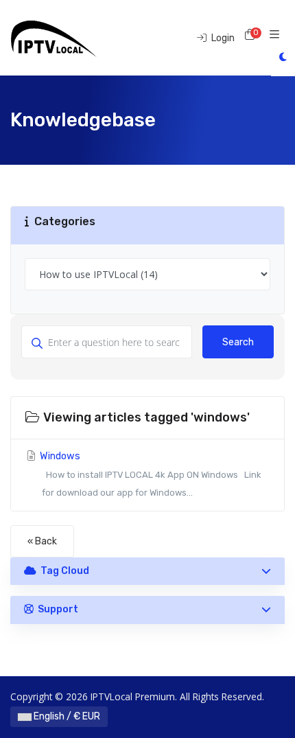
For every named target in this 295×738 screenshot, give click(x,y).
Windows (149, 474)
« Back (42, 541)
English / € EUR (66, 716)
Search (238, 342)
